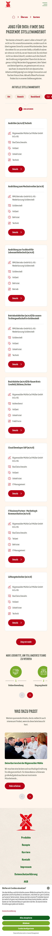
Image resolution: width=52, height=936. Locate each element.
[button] (22, 695)
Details (15, 169)
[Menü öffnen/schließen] (44, 4)
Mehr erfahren (15, 786)
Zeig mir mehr (26, 642)
